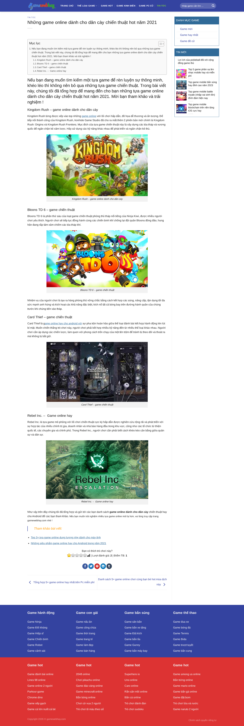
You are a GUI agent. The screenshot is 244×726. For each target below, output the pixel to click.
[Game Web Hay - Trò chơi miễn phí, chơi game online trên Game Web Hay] (41, 5)
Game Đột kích (133, 633)
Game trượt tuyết (183, 645)
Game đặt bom (181, 697)
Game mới (186, 29)
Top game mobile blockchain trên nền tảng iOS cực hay (201, 107)
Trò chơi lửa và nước (185, 703)
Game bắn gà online (185, 691)
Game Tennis (181, 633)
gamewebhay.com (56, 719)
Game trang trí (84, 639)
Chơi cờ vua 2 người (88, 703)
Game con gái (87, 613)
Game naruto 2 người (186, 709)
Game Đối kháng (37, 627)
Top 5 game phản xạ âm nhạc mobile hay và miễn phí (201, 72)
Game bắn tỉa (132, 639)
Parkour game (35, 691)
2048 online (83, 674)
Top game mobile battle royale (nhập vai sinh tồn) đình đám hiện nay (201, 94)
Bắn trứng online (183, 680)
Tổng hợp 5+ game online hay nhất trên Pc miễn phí (63, 582)
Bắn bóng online (85, 697)
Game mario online (184, 685)
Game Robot (34, 645)
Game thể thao (184, 613)
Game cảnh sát (36, 650)
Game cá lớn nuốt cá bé (41, 709)
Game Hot (107, 5)
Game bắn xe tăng (135, 627)
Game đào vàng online (89, 685)
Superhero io (132, 674)
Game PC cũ (146, 5)
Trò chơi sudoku (134, 709)
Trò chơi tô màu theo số (90, 709)
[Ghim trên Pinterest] (97, 566)
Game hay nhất (189, 35)
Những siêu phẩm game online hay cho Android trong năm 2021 (68, 543)
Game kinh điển (126, 5)
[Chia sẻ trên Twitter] (91, 566)
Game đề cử (187, 41)
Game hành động (40, 613)
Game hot (35, 665)
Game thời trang (85, 633)
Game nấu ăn (84, 621)
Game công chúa (86, 627)
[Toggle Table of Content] (159, 44)
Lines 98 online (36, 680)
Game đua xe (181, 621)
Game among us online (187, 674)
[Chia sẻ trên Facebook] (85, 566)
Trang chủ (66, 5)
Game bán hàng (85, 650)
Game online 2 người (40, 685)
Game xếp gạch (36, 703)
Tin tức (161, 5)
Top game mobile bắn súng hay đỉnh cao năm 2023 (202, 84)
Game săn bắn (133, 621)
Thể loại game (86, 5)
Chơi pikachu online (88, 680)
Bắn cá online (132, 697)
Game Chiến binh (37, 639)
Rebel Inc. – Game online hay (51, 71)
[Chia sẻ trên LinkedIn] (103, 566)
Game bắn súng (136, 613)
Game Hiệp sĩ (35, 633)
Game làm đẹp (84, 645)
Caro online (131, 685)
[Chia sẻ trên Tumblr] (109, 566)
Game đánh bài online (40, 674)
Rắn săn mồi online (135, 691)
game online (89, 116)
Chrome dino (35, 697)
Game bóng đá (182, 627)
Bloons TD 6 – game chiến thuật (52, 63)
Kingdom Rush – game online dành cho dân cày (60, 60)
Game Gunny (132, 645)
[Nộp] (213, 6)
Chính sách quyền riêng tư (203, 720)
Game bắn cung (182, 650)
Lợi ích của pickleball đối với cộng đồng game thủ (196, 61)
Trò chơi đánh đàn (135, 703)
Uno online (130, 680)
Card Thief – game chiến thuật (51, 67)
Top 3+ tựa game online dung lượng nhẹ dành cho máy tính (66, 537)
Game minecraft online (89, 691)
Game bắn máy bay (135, 650)
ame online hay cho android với (63, 323)
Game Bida (179, 639)
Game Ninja (34, 621)
